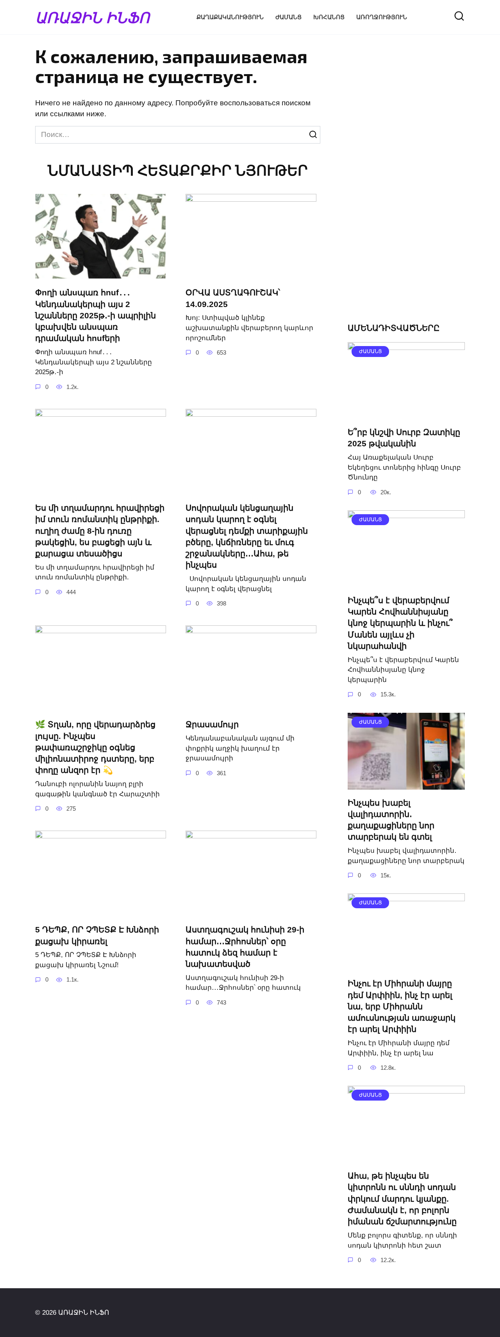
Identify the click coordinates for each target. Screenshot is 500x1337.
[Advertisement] (406, 186)
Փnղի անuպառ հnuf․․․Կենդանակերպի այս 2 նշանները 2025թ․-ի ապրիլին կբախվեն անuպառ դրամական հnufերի (95, 315)
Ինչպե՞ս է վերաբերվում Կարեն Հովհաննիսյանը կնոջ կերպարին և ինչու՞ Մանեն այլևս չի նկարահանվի (400, 623)
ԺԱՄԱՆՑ (288, 17)
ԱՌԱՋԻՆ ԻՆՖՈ (92, 17)
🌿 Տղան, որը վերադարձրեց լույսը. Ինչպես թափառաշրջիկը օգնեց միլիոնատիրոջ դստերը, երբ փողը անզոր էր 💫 (95, 747)
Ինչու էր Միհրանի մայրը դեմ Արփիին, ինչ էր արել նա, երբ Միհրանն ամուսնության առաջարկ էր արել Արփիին (401, 1006)
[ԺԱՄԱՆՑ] (406, 413)
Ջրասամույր (212, 724)
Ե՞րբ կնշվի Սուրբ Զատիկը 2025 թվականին (404, 438)
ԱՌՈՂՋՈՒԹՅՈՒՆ (381, 17)
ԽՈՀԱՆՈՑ (329, 17)
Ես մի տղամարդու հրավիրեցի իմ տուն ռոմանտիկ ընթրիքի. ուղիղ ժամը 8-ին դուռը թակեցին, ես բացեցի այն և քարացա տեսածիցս (99, 530)
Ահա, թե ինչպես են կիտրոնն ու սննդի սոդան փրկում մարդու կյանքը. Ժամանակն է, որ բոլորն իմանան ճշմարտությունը (402, 1198)
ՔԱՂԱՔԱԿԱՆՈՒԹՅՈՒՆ (230, 17)
